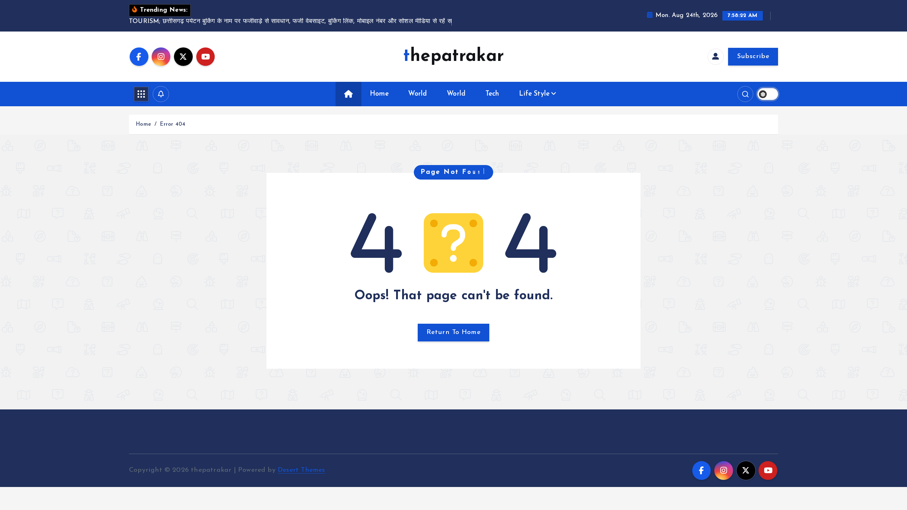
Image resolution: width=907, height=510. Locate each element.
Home (379, 94)
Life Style (534, 94)
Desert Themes (301, 470)
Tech (492, 94)
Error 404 (172, 124)
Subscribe (753, 56)
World (417, 94)
